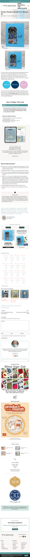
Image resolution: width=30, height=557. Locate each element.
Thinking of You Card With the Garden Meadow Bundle (14, 300)
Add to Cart (6, 260)
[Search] (28, 360)
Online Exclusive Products (5, 307)
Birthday (14, 544)
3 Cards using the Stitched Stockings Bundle (9, 453)
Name (2, 333)
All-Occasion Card (4, 305)
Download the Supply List (5, 285)
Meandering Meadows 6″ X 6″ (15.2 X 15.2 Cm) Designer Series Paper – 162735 (11, 258)
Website (22, 333)
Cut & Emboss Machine (21, 167)
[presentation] (3, 448)
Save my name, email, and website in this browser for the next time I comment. (14, 335)
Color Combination (10, 305)
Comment (3, 321)
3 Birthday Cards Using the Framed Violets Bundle (24, 453)
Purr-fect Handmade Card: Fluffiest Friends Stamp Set (7, 312)
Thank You (23, 547)
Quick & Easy (23, 544)
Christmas (14, 545)
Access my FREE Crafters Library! (15, 1)
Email (12, 333)
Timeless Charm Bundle (24, 299)
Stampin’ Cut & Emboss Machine (17, 110)
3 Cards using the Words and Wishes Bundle (24, 448)
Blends (3, 178)
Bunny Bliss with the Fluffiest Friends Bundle (22, 312)
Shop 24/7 (3, 547)
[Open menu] (28, 6)
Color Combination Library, (13, 93)
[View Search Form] (1, 6)
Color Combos (15, 547)
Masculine (14, 548)
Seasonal (22, 545)
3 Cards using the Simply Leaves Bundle (9, 448)
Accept (26, 555)
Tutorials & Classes (5, 548)
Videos (22, 548)
